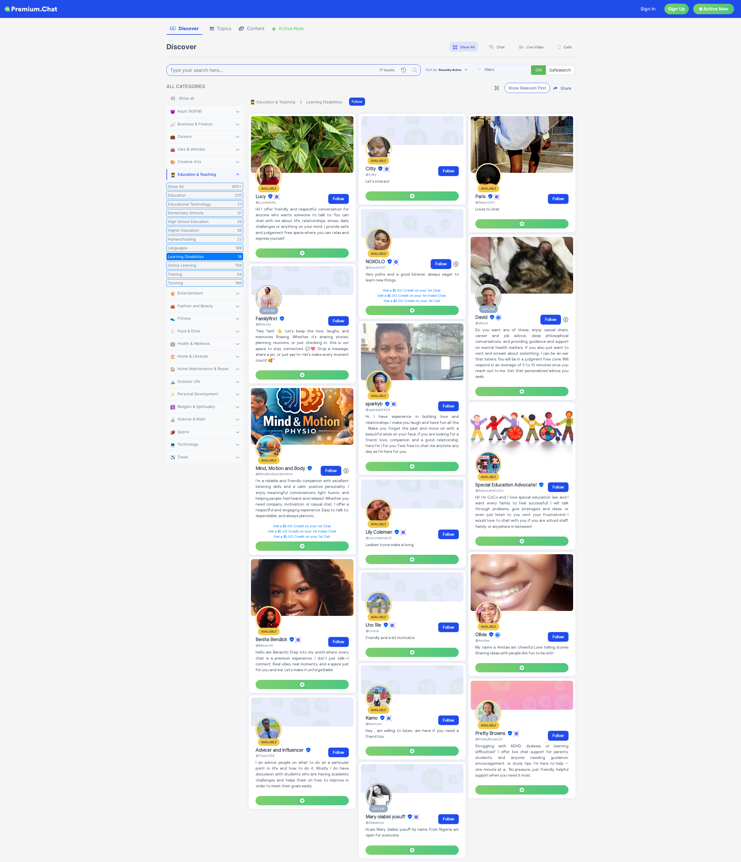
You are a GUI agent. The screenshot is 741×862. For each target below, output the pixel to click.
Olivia (481, 635)
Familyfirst (267, 319)
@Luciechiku (266, 202)
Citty (371, 169)
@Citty (371, 174)
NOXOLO (376, 262)
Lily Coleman (379, 532)
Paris (481, 197)
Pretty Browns (491, 733)
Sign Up (676, 9)
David (482, 317)
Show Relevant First (527, 87)
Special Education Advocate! (506, 485)
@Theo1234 (265, 755)
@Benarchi (264, 645)
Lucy (261, 197)
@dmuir (481, 323)
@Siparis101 (485, 202)
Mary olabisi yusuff (386, 817)
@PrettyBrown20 (489, 739)
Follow (357, 101)
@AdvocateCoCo (489, 490)
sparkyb (375, 404)
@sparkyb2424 (378, 409)
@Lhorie (372, 631)
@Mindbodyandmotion (274, 474)
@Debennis (375, 822)
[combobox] (502, 70)
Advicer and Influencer (280, 750)
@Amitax (482, 640)
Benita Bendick (272, 640)
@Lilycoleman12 (379, 538)
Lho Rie (374, 625)
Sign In (648, 9)
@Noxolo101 (376, 267)
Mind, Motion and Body (281, 468)
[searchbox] (511, 70)
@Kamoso (374, 724)
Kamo (372, 718)
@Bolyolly (263, 324)
